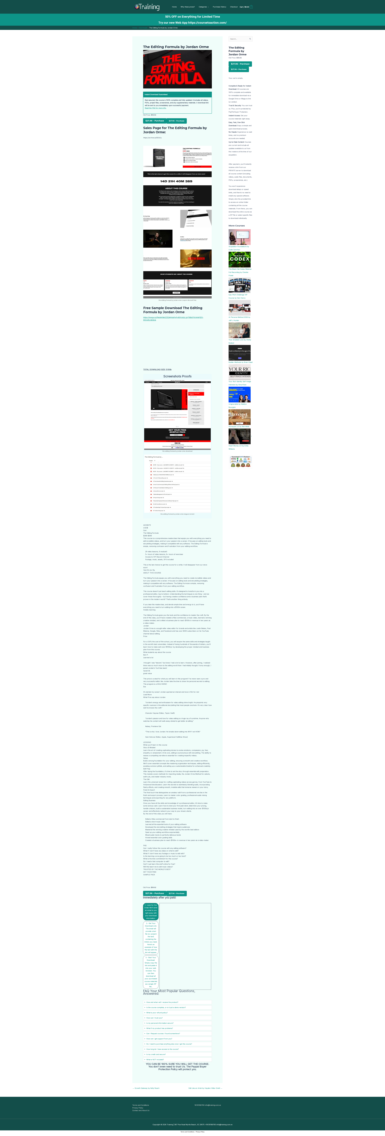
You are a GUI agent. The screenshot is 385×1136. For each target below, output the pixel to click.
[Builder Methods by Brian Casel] (240, 353)
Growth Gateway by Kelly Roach (146, 1088)
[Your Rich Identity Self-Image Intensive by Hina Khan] (240, 372)
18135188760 (200, 1105)
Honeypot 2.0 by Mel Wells (239, 426)
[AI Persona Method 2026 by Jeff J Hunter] (240, 308)
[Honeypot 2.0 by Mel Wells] (240, 417)
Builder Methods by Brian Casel (241, 362)
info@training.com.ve (213, 1105)
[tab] (151, 911)
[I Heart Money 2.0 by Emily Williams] (240, 436)
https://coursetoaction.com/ (207, 22)
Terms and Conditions (140, 1105)
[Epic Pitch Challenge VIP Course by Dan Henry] (240, 285)
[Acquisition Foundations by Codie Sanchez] (240, 237)
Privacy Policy (137, 1108)
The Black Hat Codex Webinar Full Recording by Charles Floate (240, 272)
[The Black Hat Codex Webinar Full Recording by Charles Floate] (240, 259)
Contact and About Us (140, 1110)
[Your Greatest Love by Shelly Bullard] (240, 330)
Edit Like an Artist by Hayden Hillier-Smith (205, 1088)
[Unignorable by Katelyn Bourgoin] (240, 394)
